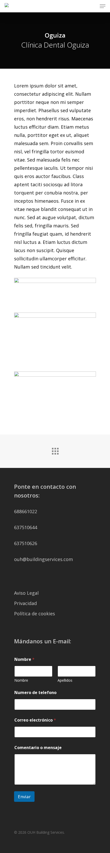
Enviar (24, 796)
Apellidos (65, 680)
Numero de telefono (35, 692)
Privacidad (25, 603)
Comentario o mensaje (38, 747)
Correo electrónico (35, 720)
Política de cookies (34, 613)
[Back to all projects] (55, 450)
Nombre (21, 680)
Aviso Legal (26, 593)
